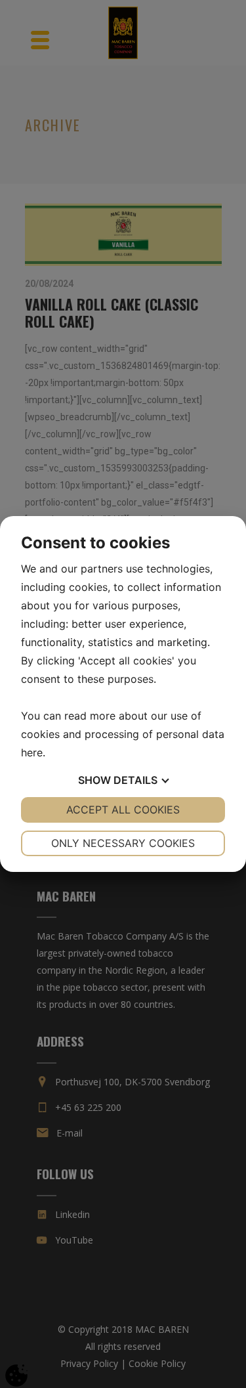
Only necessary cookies (123, 843)
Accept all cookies (123, 809)
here (32, 752)
